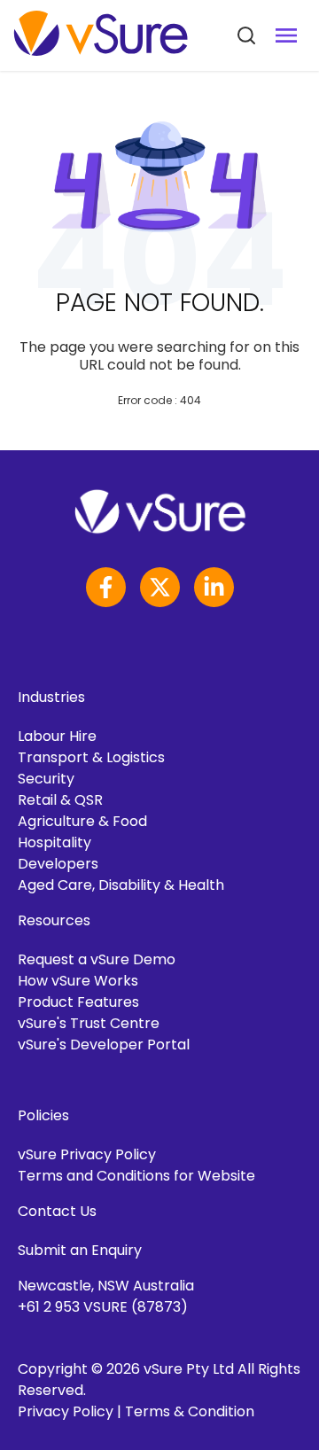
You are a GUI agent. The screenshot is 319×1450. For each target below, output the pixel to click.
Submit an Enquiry (80, 1250)
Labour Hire (57, 736)
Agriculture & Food (82, 821)
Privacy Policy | (71, 1411)
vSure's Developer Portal (104, 1044)
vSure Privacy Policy (87, 1154)
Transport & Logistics (91, 757)
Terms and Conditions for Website (136, 1175)
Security (46, 778)
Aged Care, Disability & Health (121, 885)
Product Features (78, 1002)
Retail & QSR (60, 800)
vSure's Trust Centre (89, 1023)
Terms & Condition (189, 1411)
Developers (58, 864)
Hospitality (54, 842)
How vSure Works (78, 981)
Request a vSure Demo (96, 959)
